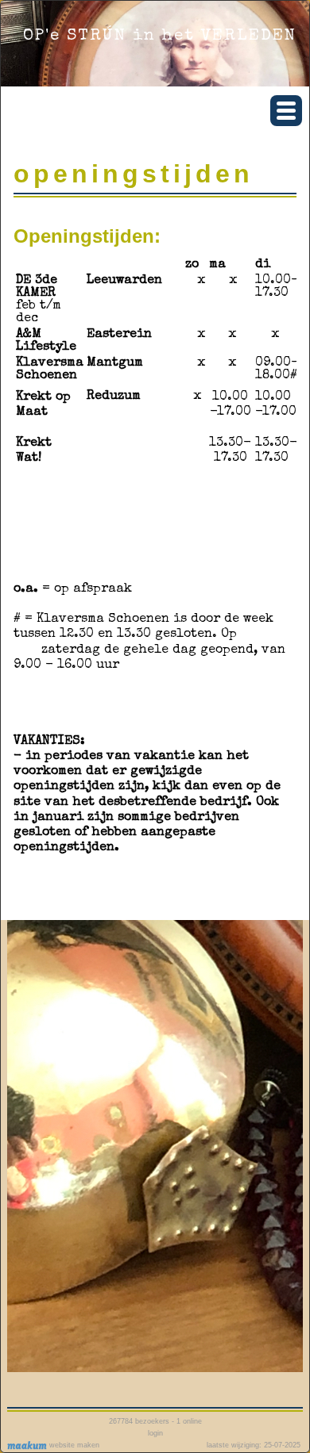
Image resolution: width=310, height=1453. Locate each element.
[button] (286, 110)
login (155, 1433)
